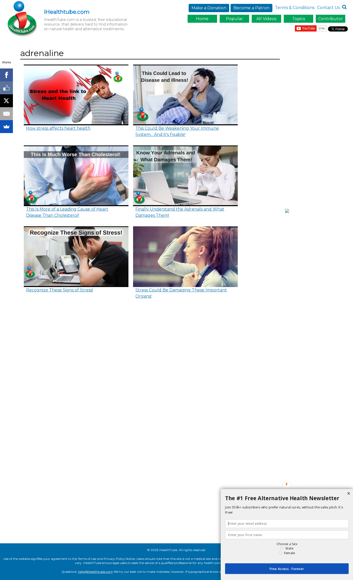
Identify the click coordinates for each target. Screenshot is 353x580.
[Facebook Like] (6, 87)
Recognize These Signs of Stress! (59, 290)
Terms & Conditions (294, 7)
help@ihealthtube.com (95, 572)
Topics (298, 18)
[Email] (6, 113)
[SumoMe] (6, 126)
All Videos (266, 18)
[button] (287, 498)
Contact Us (328, 7)
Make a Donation (208, 7)
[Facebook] (6, 74)
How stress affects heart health (58, 128)
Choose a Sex (287, 544)
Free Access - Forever (287, 568)
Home (202, 18)
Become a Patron (251, 7)
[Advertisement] (317, 124)
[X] (6, 100)
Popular (234, 18)
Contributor (330, 18)
